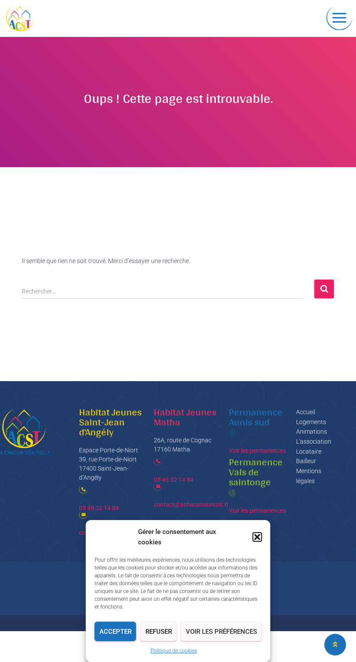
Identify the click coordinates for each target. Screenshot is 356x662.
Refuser (158, 632)
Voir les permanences (257, 450)
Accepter (115, 632)
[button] (257, 537)
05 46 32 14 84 (99, 507)
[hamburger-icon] (339, 18)
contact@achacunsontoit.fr (191, 504)
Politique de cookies (174, 651)
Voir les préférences (221, 632)
